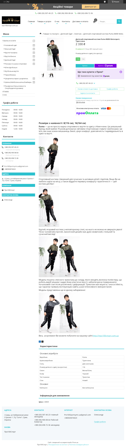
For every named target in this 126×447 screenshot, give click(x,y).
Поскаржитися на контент (58, 445)
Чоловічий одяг (11, 45)
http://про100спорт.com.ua (106, 335)
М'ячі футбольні (11, 67)
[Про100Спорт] (11, 20)
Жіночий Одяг (10, 49)
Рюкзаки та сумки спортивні (16, 64)
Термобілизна (10, 75)
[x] (42, 342)
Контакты (66, 21)
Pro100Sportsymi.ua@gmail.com (16, 166)
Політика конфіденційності (79, 445)
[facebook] (40, 342)
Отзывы (5, 92)
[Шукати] (119, 21)
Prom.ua (75, 442)
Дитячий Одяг (67, 34)
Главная (31, 21)
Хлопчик (77, 34)
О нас (57, 21)
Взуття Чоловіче (11, 53)
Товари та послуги (51, 34)
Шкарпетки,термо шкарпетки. (16, 78)
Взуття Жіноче (10, 56)
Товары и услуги (44, 21)
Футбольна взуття (12, 71)
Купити (84, 66)
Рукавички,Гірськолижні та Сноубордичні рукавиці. (15, 87)
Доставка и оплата (80, 21)
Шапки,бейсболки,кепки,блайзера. (18, 82)
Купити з (101, 66)
